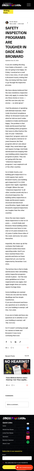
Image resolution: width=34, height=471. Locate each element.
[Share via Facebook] (6, 342)
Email (4, 454)
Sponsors (5, 436)
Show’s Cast (6, 443)
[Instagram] (28, 433)
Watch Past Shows (8, 429)
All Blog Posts (6, 11)
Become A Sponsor (8, 440)
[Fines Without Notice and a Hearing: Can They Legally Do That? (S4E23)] (17, 366)
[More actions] (27, 22)
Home (4, 426)
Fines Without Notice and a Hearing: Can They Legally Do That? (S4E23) (16, 379)
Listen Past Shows (8, 433)
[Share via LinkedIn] (15, 342)
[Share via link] (20, 342)
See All (27, 355)
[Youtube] (28, 423)
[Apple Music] (28, 437)
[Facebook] (28, 428)
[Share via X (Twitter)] (11, 342)
